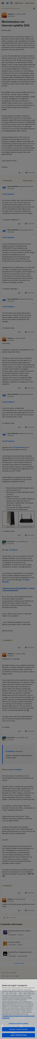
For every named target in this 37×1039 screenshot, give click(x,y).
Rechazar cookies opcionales (18, 1029)
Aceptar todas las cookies (18, 1035)
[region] (18, 1009)
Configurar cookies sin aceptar (18, 1023)
